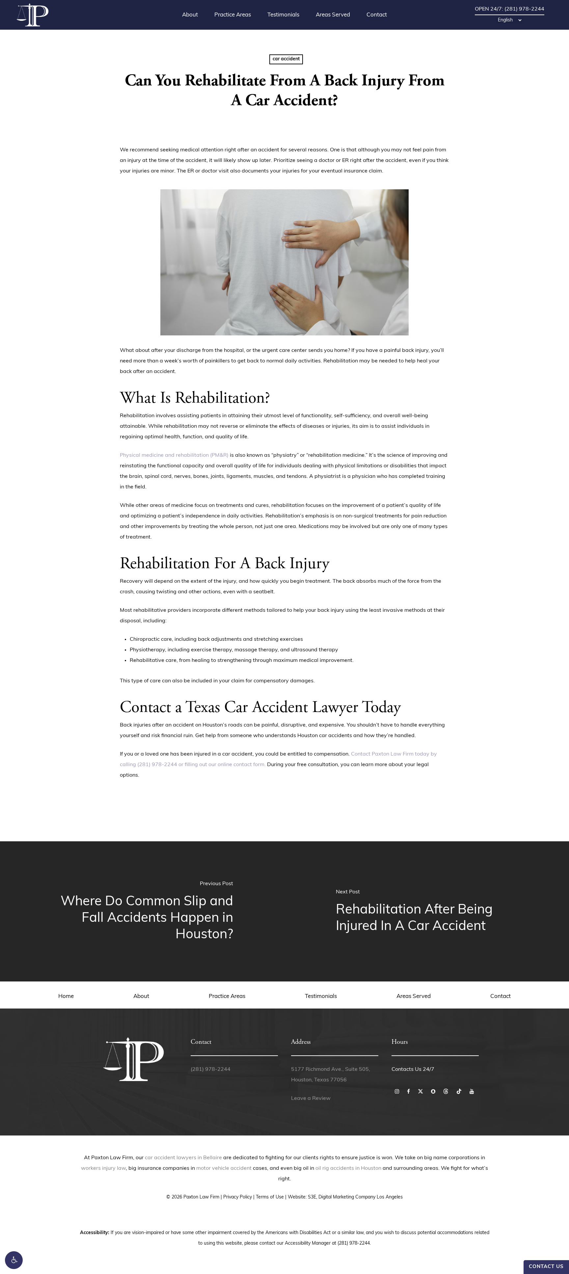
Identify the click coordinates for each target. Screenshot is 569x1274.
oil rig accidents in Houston (348, 1168)
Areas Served (413, 996)
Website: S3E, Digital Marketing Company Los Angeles (345, 1197)
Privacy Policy (237, 1197)
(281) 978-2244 (210, 1069)
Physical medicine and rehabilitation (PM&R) (174, 455)
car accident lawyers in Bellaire (183, 1158)
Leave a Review (311, 1098)
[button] (14, 1260)
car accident (286, 59)
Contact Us (546, 1266)
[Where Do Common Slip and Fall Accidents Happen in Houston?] (142, 911)
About (141, 996)
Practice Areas (227, 996)
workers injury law (103, 1168)
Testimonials (321, 996)
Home (66, 996)
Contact (500, 996)
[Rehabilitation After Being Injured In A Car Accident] (426, 911)
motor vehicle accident (224, 1168)
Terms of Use (270, 1197)
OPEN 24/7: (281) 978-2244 (509, 9)
